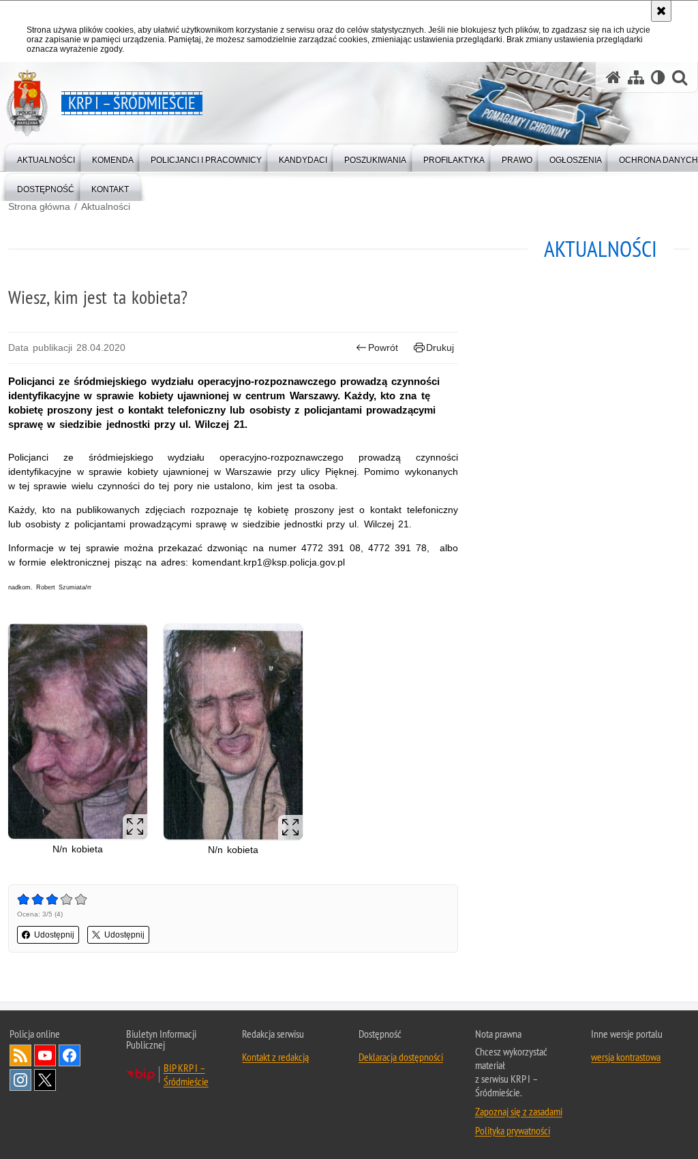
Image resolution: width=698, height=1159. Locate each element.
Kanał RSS (20, 1055)
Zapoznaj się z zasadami (518, 1111)
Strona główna (39, 206)
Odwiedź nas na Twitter (45, 1080)
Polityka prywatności (512, 1130)
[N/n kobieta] (77, 730)
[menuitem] (46, 157)
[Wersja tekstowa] (658, 77)
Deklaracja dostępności (401, 1057)
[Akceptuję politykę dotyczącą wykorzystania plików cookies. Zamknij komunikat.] (661, 11)
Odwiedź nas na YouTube (45, 1055)
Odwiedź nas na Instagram (20, 1080)
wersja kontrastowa (626, 1057)
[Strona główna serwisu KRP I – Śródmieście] (613, 77)
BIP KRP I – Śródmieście (186, 1074)
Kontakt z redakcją (275, 1057)
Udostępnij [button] (54, 935)
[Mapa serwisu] (636, 77)
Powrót (383, 347)
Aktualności (105, 206)
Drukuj (440, 347)
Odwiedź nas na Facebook (69, 1055)
